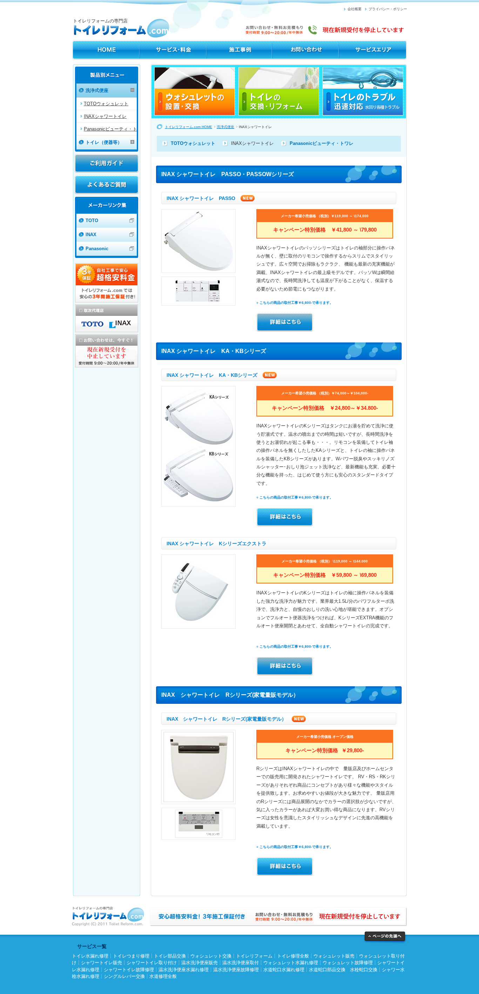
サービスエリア (373, 50)
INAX (91, 234)
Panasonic (97, 248)
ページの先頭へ (385, 938)
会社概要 (355, 9)
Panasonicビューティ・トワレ (321, 143)
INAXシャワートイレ (105, 116)
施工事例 (239, 50)
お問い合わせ (305, 50)
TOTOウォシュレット (106, 103)
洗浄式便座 (225, 127)
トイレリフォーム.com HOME (106, 50)
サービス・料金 (173, 50)
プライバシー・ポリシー (388, 9)
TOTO (92, 220)
